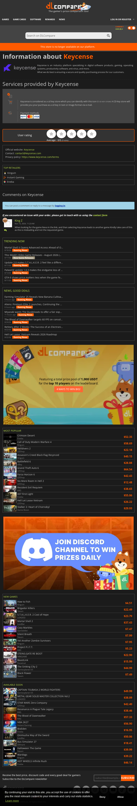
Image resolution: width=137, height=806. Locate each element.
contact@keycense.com (28, 153)
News (62, 19)
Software (35, 19)
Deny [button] (102, 797)
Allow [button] (120, 797)
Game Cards (19, 19)
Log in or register (120, 19)
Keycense (29, 149)
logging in (60, 205)
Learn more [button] (12, 800)
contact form (100, 215)
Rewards (50, 19)
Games (5, 19)
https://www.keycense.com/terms (40, 157)
